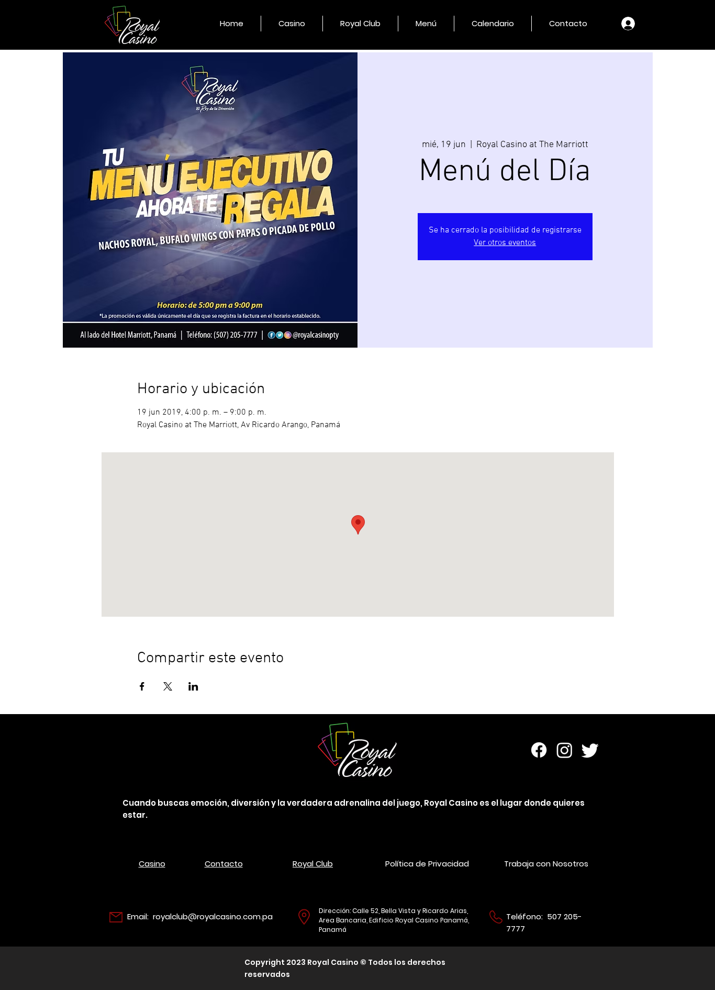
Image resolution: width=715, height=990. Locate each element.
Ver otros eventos (505, 243)
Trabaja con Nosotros (546, 863)
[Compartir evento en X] (168, 686)
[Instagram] (564, 750)
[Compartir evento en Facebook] (142, 686)
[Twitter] (590, 750)
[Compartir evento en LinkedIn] (193, 686)
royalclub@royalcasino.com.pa (213, 916)
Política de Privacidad (427, 863)
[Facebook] (539, 750)
